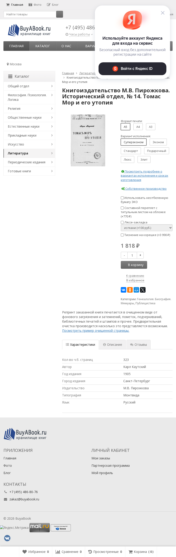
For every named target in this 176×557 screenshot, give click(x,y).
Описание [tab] (114, 344)
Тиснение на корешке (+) (147, 235)
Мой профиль (102, 473)
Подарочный (156, 151)
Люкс (127, 159)
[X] (143, 290)
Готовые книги (19, 171)
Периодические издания (26, 162)
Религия (14, 108)
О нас (66, 46)
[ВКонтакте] (123, 290)
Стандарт (131, 151)
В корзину (135, 265)
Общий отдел (18, 86)
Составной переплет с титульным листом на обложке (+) (143, 212)
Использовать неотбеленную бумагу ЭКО (144, 200)
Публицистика (145, 303)
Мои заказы (100, 458)
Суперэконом (133, 142)
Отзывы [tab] (141, 344)
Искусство (16, 144)
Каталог (42, 46)
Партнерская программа (110, 465)
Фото (37, 5)
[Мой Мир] (136, 290)
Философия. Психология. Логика (27, 97)
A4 (138, 127)
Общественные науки (24, 117)
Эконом (158, 142)
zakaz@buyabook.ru (24, 499)
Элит (144, 159)
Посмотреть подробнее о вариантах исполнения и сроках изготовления (144, 175)
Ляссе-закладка (135, 222)
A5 (125, 127)
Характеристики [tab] (82, 344)
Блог (55, 5)
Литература (18, 153)
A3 (150, 127)
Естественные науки (23, 126)
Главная (17, 5)
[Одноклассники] (130, 290)
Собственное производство (146, 189)
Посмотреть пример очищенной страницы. (95, 330)
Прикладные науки (22, 135)
